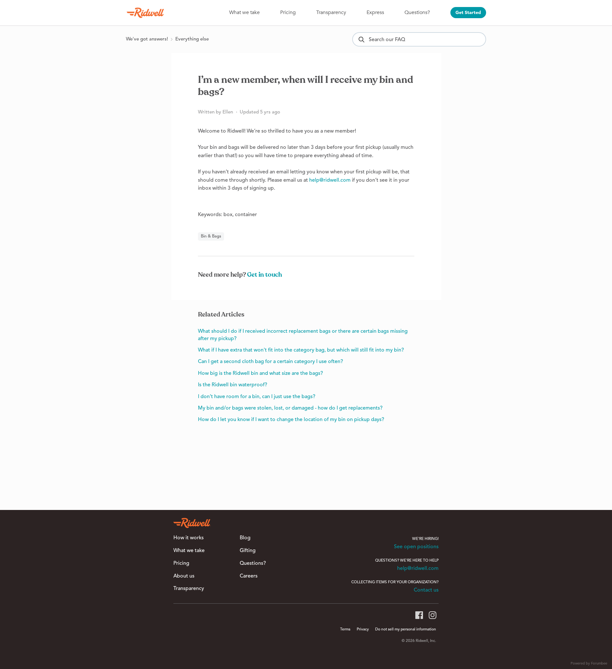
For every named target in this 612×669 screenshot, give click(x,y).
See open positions (416, 546)
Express (375, 12)
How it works (188, 538)
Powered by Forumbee (589, 663)
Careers (249, 576)
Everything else (192, 39)
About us (183, 576)
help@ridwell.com (330, 180)
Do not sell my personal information (405, 629)
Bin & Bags (211, 236)
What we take (244, 12)
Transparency (331, 12)
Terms (345, 629)
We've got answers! (147, 39)
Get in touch (264, 275)
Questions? (417, 12)
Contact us (426, 590)
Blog (245, 538)
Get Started (468, 13)
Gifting (248, 550)
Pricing (288, 12)
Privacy (363, 629)
